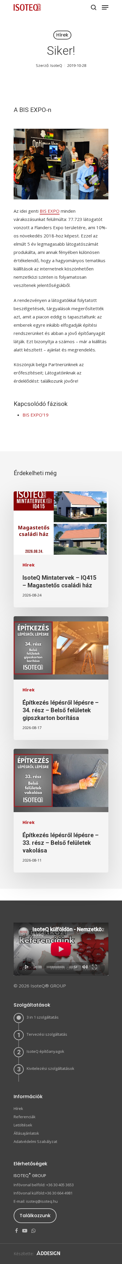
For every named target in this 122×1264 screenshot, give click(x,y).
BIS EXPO (50, 211)
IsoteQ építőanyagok (45, 1051)
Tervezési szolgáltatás (47, 1034)
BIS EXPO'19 (36, 415)
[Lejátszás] (27, 967)
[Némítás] (85, 967)
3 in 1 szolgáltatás (43, 1017)
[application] (61, 949)
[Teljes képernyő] (94, 967)
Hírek (62, 35)
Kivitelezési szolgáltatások (50, 1068)
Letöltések (23, 1125)
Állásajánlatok (26, 1133)
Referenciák (25, 1116)
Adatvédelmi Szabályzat (35, 1141)
